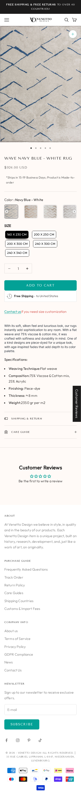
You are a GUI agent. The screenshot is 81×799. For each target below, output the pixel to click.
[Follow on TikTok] (40, 740)
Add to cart (40, 285)
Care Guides (13, 593)
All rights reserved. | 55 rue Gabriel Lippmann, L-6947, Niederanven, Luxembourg (41, 757)
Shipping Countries (18, 601)
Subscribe (22, 724)
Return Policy (14, 585)
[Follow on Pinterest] (29, 740)
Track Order (13, 577)
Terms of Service (17, 638)
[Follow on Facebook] (6, 740)
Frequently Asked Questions (26, 569)
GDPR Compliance (18, 654)
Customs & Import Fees (22, 608)
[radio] (11, 211)
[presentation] (6, 211)
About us (11, 631)
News (8, 662)
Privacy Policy (15, 646)
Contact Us (13, 670)
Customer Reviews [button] (77, 403)
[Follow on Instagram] (18, 740)
